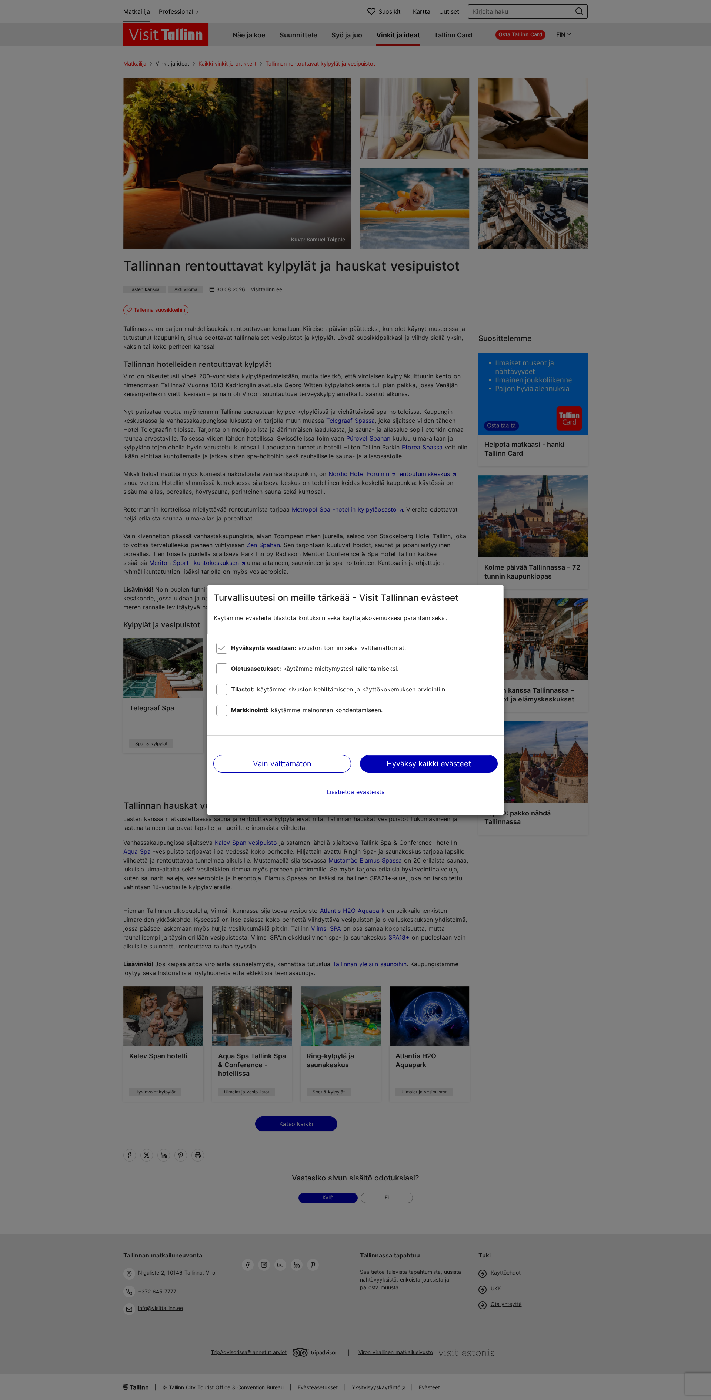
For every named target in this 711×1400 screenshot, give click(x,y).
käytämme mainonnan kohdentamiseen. (307, 710)
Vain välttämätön (282, 763)
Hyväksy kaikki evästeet (429, 763)
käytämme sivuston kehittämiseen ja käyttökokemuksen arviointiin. (339, 689)
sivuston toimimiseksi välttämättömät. (318, 648)
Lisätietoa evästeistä (356, 792)
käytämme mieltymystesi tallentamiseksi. (314, 668)
